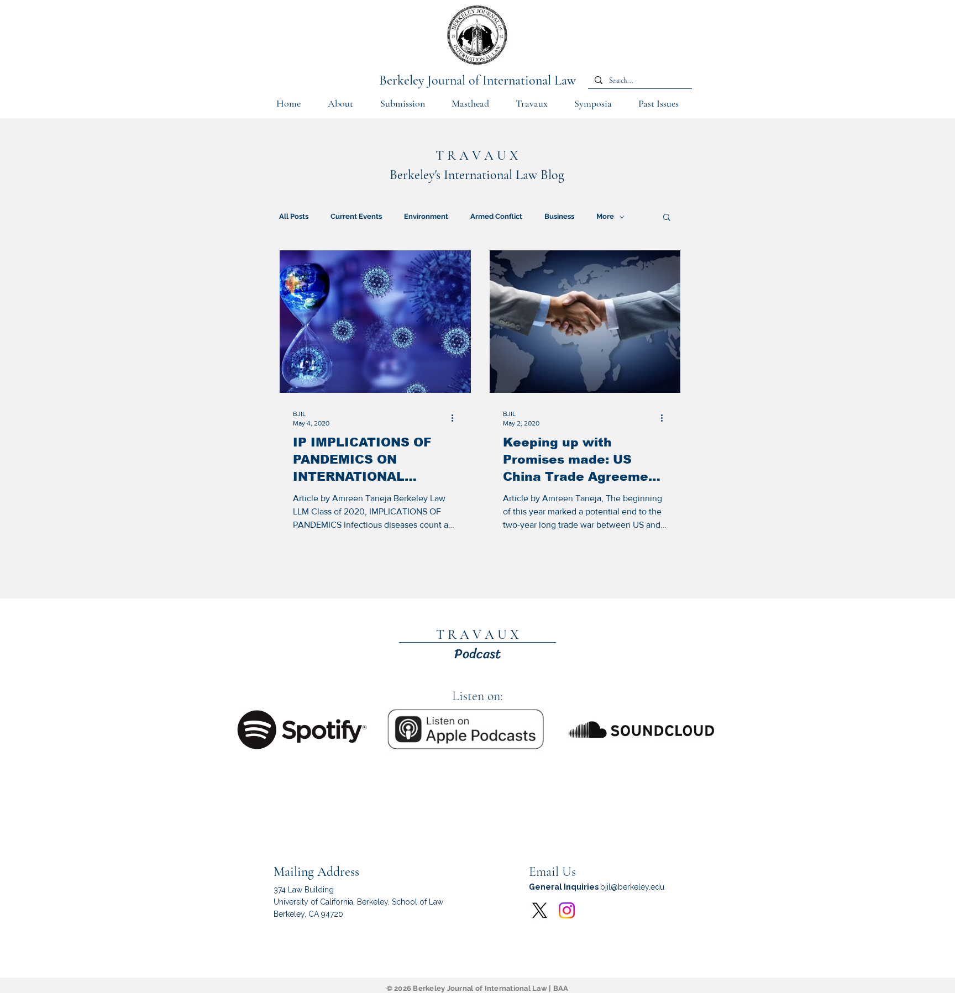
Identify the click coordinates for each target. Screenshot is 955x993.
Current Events (356, 216)
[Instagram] (567, 910)
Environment (426, 216)
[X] (539, 910)
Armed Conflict (496, 216)
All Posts (293, 216)
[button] (402, 107)
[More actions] (456, 417)
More (605, 216)
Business (559, 216)
